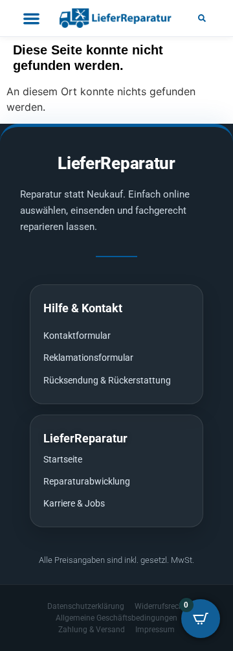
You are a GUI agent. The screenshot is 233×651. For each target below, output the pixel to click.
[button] (202, 18)
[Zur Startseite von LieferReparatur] (116, 18)
